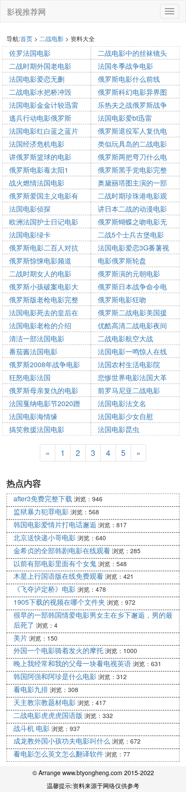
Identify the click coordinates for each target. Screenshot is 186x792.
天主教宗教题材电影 (44, 702)
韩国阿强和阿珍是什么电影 (54, 676)
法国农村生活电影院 (129, 364)
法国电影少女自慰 (125, 416)
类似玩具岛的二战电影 (132, 144)
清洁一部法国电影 (36, 338)
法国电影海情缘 (33, 416)
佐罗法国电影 (30, 53)
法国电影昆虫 (118, 429)
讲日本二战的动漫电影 (132, 209)
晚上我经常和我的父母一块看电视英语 (72, 663)
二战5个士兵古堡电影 (131, 235)
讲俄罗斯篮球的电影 (40, 157)
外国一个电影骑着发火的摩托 (58, 650)
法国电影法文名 (122, 403)
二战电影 (51, 38)
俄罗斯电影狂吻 (122, 300)
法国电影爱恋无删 (36, 79)
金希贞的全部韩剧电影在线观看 (61, 550)
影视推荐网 (26, 11)
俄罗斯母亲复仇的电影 (43, 390)
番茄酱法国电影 (33, 351)
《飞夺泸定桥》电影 (44, 589)
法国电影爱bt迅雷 (125, 118)
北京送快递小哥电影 (44, 537)
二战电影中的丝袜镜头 (132, 53)
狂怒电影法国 (30, 377)
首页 (26, 38)
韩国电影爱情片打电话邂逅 (54, 524)
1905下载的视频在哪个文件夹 (59, 602)
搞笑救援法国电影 (36, 429)
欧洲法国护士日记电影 (43, 222)
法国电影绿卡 (30, 235)
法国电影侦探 (30, 209)
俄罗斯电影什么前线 (129, 79)
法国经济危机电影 (36, 144)
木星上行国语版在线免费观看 (58, 576)
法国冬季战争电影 (125, 66)
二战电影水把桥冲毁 (40, 92)
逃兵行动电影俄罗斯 (40, 118)
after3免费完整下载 (42, 498)
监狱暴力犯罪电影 (41, 511)
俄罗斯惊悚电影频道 (40, 261)
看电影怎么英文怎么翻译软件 (58, 754)
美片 (20, 638)
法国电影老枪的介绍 (40, 325)
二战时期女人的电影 (40, 274)
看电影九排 (30, 689)
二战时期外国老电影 (40, 66)
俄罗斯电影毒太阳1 (38, 170)
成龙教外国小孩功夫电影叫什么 (61, 741)
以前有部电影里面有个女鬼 (54, 563)
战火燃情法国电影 (36, 183)
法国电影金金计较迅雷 (43, 105)
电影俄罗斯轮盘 (122, 261)
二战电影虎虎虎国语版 (48, 715)
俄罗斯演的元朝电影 (129, 274)
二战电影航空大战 (125, 338)
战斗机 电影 (31, 728)
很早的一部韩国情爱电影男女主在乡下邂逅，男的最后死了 (93, 620)
